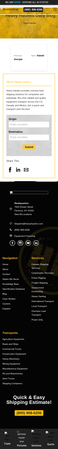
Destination (16, 131)
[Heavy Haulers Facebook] (12, 245)
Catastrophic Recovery (43, 273)
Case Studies (8, 299)
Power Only (37, 319)
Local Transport (39, 306)
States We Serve (10, 279)
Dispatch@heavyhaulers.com (28, 223)
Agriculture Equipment (13, 339)
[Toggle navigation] (55, 9)
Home (5, 264)
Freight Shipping (40, 283)
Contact (6, 274)
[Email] (26, 172)
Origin (12, 119)
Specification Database (13, 289)
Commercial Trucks (11, 349)
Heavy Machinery (10, 359)
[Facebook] (10, 172)
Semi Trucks (8, 378)
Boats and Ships (10, 344)
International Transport (43, 301)
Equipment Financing (24, 236)
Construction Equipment (14, 354)
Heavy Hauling (39, 296)
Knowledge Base (10, 284)
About (5, 269)
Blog (4, 294)
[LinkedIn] (18, 172)
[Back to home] (9, 9)
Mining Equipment (11, 363)
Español (6, 308)
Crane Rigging (39, 278)
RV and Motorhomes (12, 373)
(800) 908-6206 (33, 9)
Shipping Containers (12, 383)
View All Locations (23, 214)
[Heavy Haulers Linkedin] (36, 245)
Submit (29, 147)
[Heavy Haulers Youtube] (28, 245)
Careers (6, 303)
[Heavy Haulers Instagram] (20, 245)
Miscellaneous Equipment (15, 368)
